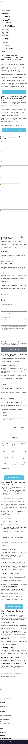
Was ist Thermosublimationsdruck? (8, 622)
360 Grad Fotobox (8, 19)
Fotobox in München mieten (9, 12)
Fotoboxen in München (17, 589)
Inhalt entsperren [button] (4, 294)
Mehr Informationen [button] (5, 292)
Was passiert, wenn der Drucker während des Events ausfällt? (13, 663)
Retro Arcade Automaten (10, 26)
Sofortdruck (7, 17)
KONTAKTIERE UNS (7, 28)
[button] (14, 614)
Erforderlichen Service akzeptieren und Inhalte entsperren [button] (12, 295)
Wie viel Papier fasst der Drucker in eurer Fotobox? (11, 631)
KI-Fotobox (7, 36)
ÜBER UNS (5, 29)
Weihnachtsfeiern (4, 576)
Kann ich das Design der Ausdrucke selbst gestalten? (12, 670)
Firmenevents (4, 539)
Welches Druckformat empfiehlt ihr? (8, 647)
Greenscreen (7, 16)
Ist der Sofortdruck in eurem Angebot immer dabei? (11, 657)
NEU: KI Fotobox (6, 10)
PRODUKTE (5, 20)
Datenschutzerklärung (12, 344)
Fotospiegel (7, 23)
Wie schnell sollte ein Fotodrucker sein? (9, 613)
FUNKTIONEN (6, 13)
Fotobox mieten (8, 22)
